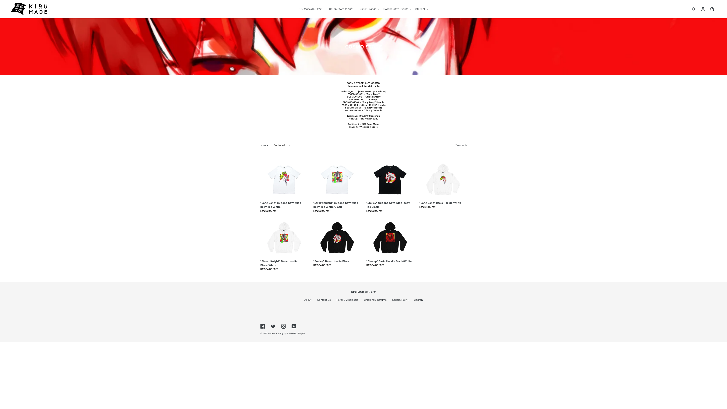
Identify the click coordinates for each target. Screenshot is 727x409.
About (307, 300)
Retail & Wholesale (347, 300)
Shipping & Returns (375, 300)
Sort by (265, 145)
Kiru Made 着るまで (277, 334)
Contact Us (324, 300)
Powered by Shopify (295, 334)
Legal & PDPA (400, 300)
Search (418, 300)
